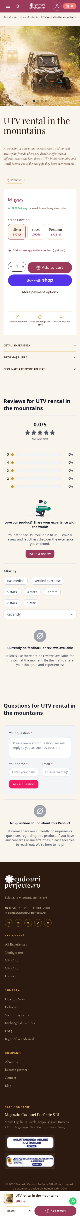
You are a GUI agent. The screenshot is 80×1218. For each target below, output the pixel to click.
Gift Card (11, 960)
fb (9, 922)
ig (28, 922)
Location (11, 976)
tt (48, 922)
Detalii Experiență (17, 345)
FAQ (8, 1031)
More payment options (40, 292)
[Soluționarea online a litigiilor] (30, 1142)
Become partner (16, 1069)
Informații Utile (15, 357)
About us (11, 1062)
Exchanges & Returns (20, 1023)
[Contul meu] (57, 6)
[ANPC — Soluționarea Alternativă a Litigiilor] (30, 1161)
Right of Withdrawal (19, 1039)
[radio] (17, 232)
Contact (10, 1077)
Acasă (7, 17)
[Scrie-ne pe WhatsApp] (72, 1201)
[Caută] (17, 6)
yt (38, 922)
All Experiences (16, 944)
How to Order (15, 999)
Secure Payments (17, 1015)
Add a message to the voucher (39, 250)
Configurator (14, 952)
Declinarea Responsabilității (25, 369)
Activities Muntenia (26, 17)
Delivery (11, 1007)
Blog (8, 1085)
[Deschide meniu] (8, 6)
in (18, 922)
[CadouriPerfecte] (37, 6)
